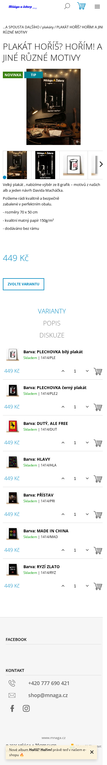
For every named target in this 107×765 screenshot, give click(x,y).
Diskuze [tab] (51, 335)
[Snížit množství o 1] (87, 371)
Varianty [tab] (52, 310)
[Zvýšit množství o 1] (62, 371)
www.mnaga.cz (54, 737)
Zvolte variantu (23, 284)
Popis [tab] (51, 322)
